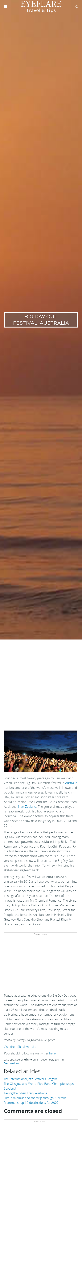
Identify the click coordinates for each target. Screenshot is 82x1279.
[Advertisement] (41, 682)
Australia (71, 783)
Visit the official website (20, 1047)
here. (52, 1053)
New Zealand (27, 806)
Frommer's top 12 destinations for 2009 (31, 1103)
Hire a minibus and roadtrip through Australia (35, 1098)
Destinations (11, 1063)
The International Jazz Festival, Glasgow (30, 1079)
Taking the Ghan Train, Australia (25, 1093)
